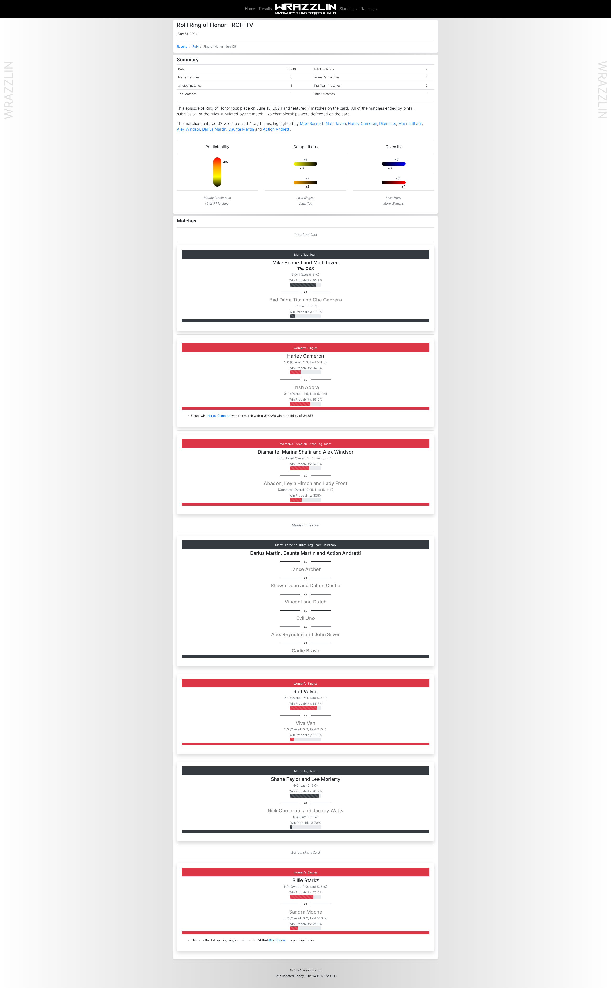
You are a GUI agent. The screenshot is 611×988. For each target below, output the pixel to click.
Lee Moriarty (325, 779)
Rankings (368, 9)
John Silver (327, 634)
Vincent (293, 602)
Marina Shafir (410, 123)
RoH (195, 46)
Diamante (387, 123)
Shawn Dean (285, 585)
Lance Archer (305, 569)
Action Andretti (276, 129)
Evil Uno (305, 618)
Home (250, 9)
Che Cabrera (327, 300)
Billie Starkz (305, 880)
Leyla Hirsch (298, 483)
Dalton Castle (325, 585)
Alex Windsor (188, 129)
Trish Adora (305, 387)
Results (265, 9)
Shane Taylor (285, 779)
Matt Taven (336, 123)
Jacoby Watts (328, 811)
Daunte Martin (241, 129)
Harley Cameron (362, 123)
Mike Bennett (311, 123)
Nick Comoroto (285, 811)
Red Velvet (305, 691)
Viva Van (305, 723)
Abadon (273, 483)
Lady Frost (335, 483)
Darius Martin (214, 129)
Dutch (320, 602)
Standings (348, 9)
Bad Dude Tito (285, 300)
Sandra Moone (305, 912)
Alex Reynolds (287, 634)
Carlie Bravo (305, 651)
